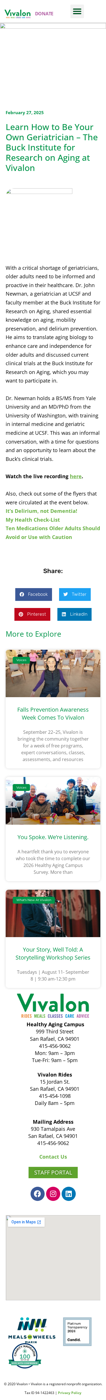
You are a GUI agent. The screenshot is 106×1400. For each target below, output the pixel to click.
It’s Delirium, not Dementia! (41, 510)
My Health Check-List (33, 519)
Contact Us (53, 1156)
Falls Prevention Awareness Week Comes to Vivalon (53, 713)
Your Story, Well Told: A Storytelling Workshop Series (53, 953)
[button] (77, 11)
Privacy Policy (69, 1392)
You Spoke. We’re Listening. (53, 837)
